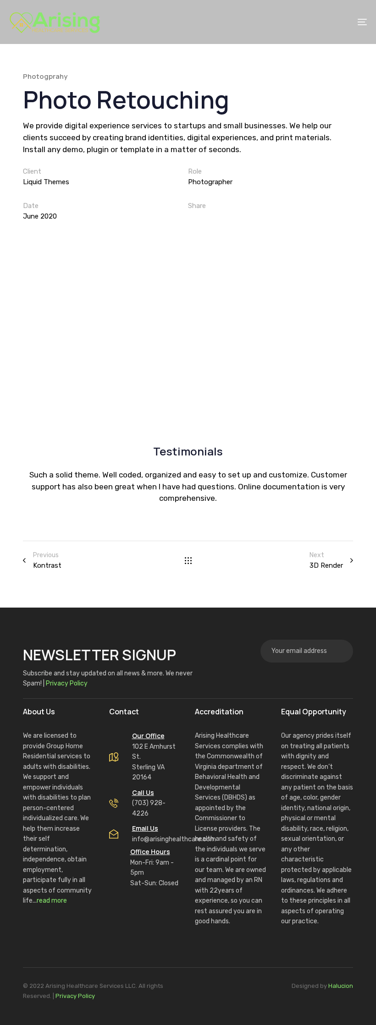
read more (52, 900)
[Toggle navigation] (343, 22)
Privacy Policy (67, 683)
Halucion (340, 985)
